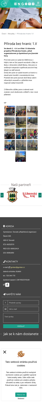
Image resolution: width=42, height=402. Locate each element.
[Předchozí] (2, 195)
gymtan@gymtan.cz (17, 267)
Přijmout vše (21, 394)
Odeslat (21, 326)
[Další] (39, 195)
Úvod (4, 34)
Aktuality (11, 34)
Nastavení (21, 398)
